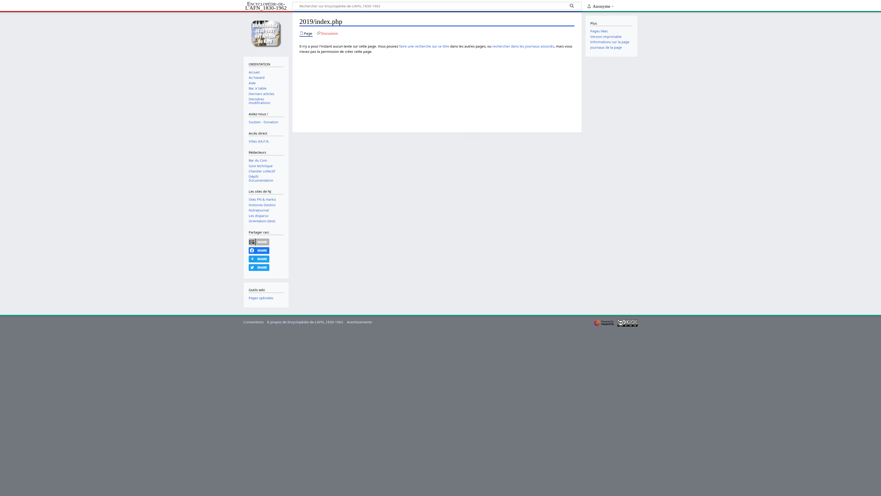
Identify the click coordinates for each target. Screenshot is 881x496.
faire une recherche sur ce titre (424, 46)
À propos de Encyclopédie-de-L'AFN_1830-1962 (305, 322)
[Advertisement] (437, 90)
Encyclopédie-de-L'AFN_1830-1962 (266, 6)
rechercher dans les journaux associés (523, 46)
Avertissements (359, 322)
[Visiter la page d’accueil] (266, 34)
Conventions (253, 322)
